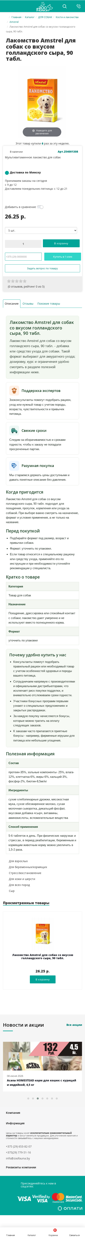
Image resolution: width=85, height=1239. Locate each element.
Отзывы (28, 303)
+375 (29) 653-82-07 (19, 1146)
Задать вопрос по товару (42, 268)
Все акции (74, 1025)
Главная (16, 17)
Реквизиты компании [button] (21, 1167)
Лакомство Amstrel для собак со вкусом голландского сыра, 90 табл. (42, 956)
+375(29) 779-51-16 (18, 1152)
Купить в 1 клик (62, 256)
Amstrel (14, 22)
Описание (12, 303)
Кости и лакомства (67, 17)
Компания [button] (13, 1113)
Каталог (30, 17)
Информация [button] (15, 1123)
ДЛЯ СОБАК (45, 17)
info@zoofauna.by (18, 1158)
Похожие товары (48, 303)
